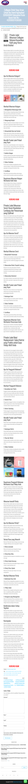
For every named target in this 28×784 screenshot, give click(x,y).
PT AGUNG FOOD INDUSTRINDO (7, 26)
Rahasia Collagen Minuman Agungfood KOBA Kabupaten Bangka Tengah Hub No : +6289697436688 (13, 749)
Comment (6, 697)
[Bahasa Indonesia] (26, 2)
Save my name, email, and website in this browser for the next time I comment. (13, 733)
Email (5, 720)
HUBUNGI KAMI (14, 666)
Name (5, 715)
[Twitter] (2, 775)
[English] (24, 2)
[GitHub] (14, 775)
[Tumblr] (17, 775)
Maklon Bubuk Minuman (17, 782)
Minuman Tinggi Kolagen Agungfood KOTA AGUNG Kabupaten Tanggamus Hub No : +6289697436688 (14, 758)
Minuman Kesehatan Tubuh (11, 669)
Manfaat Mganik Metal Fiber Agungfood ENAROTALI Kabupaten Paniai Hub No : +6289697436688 (13, 753)
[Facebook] (6, 775)
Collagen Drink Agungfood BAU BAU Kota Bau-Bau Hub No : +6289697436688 (13, 744)
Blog (15, 26)
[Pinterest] (10, 775)
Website (5, 725)
